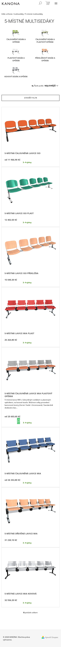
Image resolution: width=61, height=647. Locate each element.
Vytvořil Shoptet (51, 637)
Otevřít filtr (30, 98)
